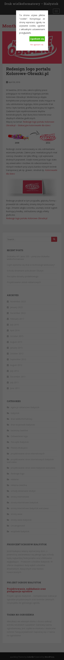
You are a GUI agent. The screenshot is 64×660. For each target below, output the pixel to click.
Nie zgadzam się (36, 44)
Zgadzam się (37, 38)
